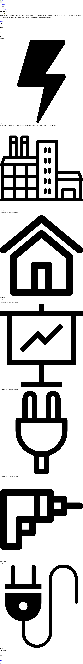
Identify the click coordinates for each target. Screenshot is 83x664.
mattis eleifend (8, 652)
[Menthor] (1, 0)
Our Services (3, 4)
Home (2, 3)
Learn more (1, 21)
